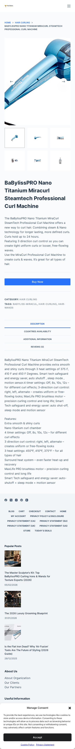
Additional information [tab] (37, 339)
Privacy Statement (45, 744)
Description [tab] (37, 323)
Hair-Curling (48, 304)
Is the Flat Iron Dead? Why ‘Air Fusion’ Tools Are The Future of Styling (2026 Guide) (26, 650)
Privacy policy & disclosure (47, 516)
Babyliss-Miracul (25, 304)
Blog (11, 511)
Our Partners (13, 687)
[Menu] (68, 6)
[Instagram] (16, 500)
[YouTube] (26, 500)
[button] (70, 708)
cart (22, 511)
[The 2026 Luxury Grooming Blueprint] (13, 599)
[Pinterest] (21, 500)
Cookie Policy (27, 744)
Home (63, 511)
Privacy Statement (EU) (54, 521)
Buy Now (37, 281)
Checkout (35, 511)
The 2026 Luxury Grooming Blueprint (26, 613)
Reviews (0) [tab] (37, 346)
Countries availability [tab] (37, 331)
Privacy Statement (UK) (21, 526)
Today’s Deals (43, 530)
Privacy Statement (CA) (21, 521)
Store (26, 530)
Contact (50, 511)
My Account (18, 516)
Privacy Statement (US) (54, 526)
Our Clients (12, 682)
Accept (37, 737)
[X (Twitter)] (11, 500)
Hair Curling (28, 299)
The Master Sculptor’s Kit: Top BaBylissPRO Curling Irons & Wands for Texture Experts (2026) (27, 576)
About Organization (17, 678)
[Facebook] (6, 500)
